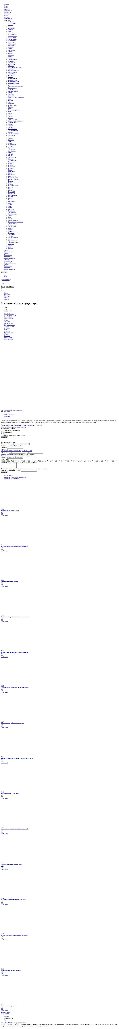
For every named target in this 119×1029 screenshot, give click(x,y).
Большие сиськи (12, 36)
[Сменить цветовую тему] (1, 290)
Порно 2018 (11, 190)
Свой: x (27, 451)
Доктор (10, 92)
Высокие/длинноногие (14, 67)
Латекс (10, 137)
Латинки (10, 138)
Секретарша (11, 211)
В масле (10, 53)
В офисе (10, 58)
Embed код (4, 447)
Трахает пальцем (13, 237)
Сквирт (10, 215)
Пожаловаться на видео (8, 428)
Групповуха (11, 85)
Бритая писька (12, 40)
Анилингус (11, 28)
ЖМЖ (9, 102)
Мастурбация (12, 144)
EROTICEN (8, 1022)
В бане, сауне (12, 44)
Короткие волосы (13, 122)
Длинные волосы (13, 91)
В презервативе (12, 59)
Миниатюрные (12, 157)
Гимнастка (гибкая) (13, 70)
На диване (11, 162)
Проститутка (11, 200)
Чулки (9, 247)
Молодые (10, 159)
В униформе (11, 64)
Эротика (10, 248)
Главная (6, 4)
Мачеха (10, 146)
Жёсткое (10, 100)
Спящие (10, 228)
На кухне (10, 163)
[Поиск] (1, 288)
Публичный (11, 201)
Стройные (11, 231)
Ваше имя (4, 457)
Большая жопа (12, 34)
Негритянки (11, 171)
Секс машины (12, 212)
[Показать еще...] (1, 342)
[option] (3, 287)
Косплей (10, 125)
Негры (10, 173)
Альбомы (7, 294)
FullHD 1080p (12, 23)
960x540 (18, 451)
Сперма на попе (12, 223)
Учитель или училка (14, 242)
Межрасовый (12, 151)
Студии (6, 299)
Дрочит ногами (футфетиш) (16, 97)
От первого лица (13, 177)
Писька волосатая (13, 185)
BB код (3, 445)
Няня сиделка (12, 176)
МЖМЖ (10, 154)
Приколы (10, 198)
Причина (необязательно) (8, 442)
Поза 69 (10, 189)
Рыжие (10, 207)
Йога (9, 111)
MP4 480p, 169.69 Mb (22, 425)
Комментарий (5, 459)
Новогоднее (11, 174)
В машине (11, 55)
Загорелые (11, 103)
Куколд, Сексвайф (13, 133)
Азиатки (10, 25)
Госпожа (10, 77)
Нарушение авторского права (11, 430)
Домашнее (11, 94)
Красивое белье (12, 129)
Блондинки (11, 33)
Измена (10, 108)
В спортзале (11, 62)
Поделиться (7, 416)
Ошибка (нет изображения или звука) (14, 435)
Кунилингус (11, 135)
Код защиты (16, 470)
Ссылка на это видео (7, 444)
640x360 (13, 451)
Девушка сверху (12, 88)
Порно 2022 (11, 192)
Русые (9, 206)
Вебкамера (11, 66)
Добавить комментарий (8, 454)
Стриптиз (10, 229)
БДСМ (9, 31)
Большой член (12, 37)
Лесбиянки (11, 140)
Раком (9, 203)
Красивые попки (13, 130)
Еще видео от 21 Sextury (11, 478)
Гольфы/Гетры (12, 73)
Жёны (9, 99)
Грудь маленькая (12, 80)
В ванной (10, 47)
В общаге (10, 56)
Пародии (10, 181)
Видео (6, 293)
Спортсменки (12, 226)
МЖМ (9, 152)
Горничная (11, 75)
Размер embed (5, 449)
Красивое (10, 127)
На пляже (10, 165)
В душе (10, 48)
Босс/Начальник (12, 39)
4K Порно (11, 21)
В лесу (10, 51)
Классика (10, 116)
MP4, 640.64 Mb (11, 425)
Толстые (10, 236)
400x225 (3, 451)
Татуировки (11, 234)
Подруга (10, 187)
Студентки (11, 233)
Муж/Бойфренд (12, 160)
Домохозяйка (11, 96)
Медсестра (11, 148)
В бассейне (11, 45)
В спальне (11, 61)
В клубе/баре (11, 50)
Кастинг (10, 113)
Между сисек (12, 149)
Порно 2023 (11, 193)
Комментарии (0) (9, 414)
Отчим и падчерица (13, 179)
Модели (6, 297)
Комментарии (19, 454)
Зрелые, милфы (12, 105)
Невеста (10, 170)
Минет (10, 155)
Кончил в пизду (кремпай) (15, 121)
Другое (5, 434)
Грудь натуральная (13, 81)
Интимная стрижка (13, 110)
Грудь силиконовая (13, 83)
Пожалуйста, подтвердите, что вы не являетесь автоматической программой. (24, 469)
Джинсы (10, 89)
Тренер (10, 239)
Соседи (10, 218)
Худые (9, 245)
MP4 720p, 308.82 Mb (35, 425)
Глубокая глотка (12, 72)
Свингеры (11, 209)
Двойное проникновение (15, 86)
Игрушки (10, 107)
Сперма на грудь (13, 220)
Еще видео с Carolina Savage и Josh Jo (15, 477)
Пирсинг (10, 184)
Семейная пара (12, 214)
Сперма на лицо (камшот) (15, 222)
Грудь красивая (12, 78)
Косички (10, 124)
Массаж (10, 143)
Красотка (10, 132)
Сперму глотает (12, 225)
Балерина (10, 29)
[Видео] (1, 285)
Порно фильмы (12, 195)
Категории (7, 296)
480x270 (8, 451)
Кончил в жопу (12, 119)
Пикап (10, 182)
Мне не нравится (16, 410)
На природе (11, 166)
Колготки (10, 118)
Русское (10, 204)
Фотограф (11, 244)
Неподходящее (7, 432)
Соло (9, 217)
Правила (6, 1020)
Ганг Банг (11, 69)
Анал (9, 26)
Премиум (10, 196)
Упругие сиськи (12, 240)
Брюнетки (11, 42)
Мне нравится (5, 410)
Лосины (10, 141)
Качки (9, 114)
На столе (10, 168)
